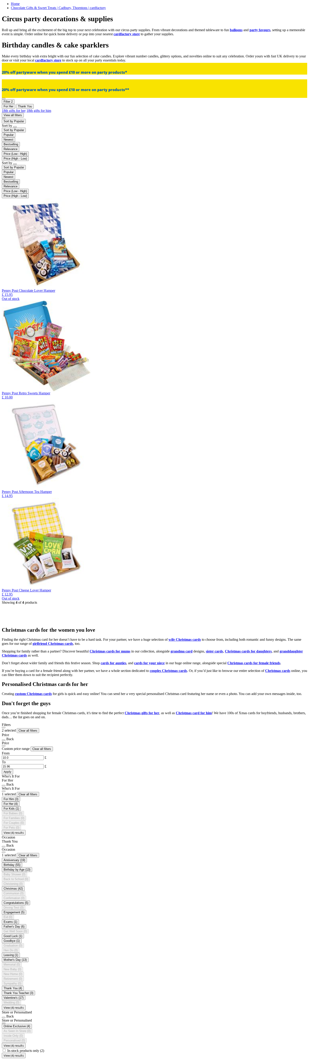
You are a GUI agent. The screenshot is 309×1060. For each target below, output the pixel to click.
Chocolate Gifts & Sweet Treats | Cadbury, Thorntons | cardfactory (58, 8)
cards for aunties (113, 663)
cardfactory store (127, 34)
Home (15, 4)
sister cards (214, 651)
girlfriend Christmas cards (53, 643)
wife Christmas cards (185, 639)
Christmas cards (277, 671)
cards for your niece (149, 663)
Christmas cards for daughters (248, 651)
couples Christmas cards (168, 671)
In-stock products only (25, 1051)
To (4, 762)
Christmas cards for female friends (253, 663)
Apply (7, 772)
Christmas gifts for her (142, 713)
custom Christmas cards (33, 694)
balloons (236, 30)
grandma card (182, 651)
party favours (260, 30)
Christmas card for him (194, 713)
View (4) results (14, 833)
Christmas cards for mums (110, 651)
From (6, 753)
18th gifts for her (14, 111)
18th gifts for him (38, 111)
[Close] (3, 727)
